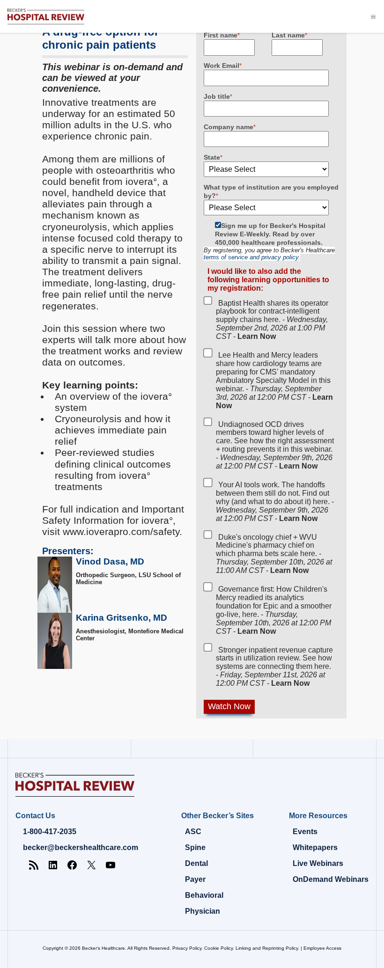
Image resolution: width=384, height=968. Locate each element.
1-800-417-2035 (49, 832)
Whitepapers (315, 847)
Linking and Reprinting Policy (267, 948)
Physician (202, 911)
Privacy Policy (186, 948)
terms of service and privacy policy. (252, 257)
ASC (193, 832)
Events (305, 832)
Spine (195, 847)
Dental (196, 863)
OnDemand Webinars (331, 879)
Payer (195, 879)
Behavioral (204, 895)
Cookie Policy (218, 948)
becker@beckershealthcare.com (80, 847)
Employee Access (322, 948)
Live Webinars (318, 863)
